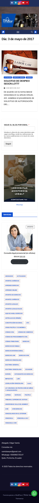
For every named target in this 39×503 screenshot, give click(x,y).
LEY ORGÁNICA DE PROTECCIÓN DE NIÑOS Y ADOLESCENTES (19, 389)
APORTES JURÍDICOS (12, 281)
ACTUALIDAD (7, 77)
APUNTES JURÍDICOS (12, 299)
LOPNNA (8, 395)
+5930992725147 (17, 455)
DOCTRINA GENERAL (12, 365)
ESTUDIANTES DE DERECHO (24, 374)
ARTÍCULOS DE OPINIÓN (13, 318)
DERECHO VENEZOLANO (13, 360)
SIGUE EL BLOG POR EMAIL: (16, 125)
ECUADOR (28, 369)
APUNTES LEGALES (11, 304)
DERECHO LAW (10, 355)
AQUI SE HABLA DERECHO (14, 313)
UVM (6, 409)
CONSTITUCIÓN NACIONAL (13, 323)
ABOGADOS (9, 276)
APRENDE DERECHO (12, 285)
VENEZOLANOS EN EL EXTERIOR (15, 413)
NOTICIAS (18, 395)
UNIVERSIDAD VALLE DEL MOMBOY (16, 404)
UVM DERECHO (17, 409)
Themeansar (19, 498)
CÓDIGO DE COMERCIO (25, 332)
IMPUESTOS (9, 379)
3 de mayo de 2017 (13, 88)
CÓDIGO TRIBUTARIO (12, 341)
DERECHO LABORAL (18, 77)
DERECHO (26, 341)
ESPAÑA (8, 374)
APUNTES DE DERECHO (13, 295)
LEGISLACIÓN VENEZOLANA (14, 383)
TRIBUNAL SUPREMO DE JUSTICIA (16, 399)
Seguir (8, 144)
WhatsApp (19, 205)
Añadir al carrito (19, 262)
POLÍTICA (28, 395)
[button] (32, 32)
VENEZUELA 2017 (22, 418)
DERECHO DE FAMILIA (12, 346)
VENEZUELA (9, 418)
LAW (18, 379)
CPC (27, 323)
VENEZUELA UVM (10, 423)
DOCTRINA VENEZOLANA (13, 369)
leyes (29, 383)
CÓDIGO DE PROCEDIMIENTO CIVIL (16, 337)
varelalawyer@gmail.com (11, 451)
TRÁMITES (29, 77)
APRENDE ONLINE (11, 290)
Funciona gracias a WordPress (13, 495)
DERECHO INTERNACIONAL (14, 351)
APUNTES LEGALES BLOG (13, 309)
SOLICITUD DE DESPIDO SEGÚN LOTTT (17, 82)
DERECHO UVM (24, 355)
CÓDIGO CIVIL (9, 332)
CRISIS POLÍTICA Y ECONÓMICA (15, 327)
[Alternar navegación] (18, 32)
